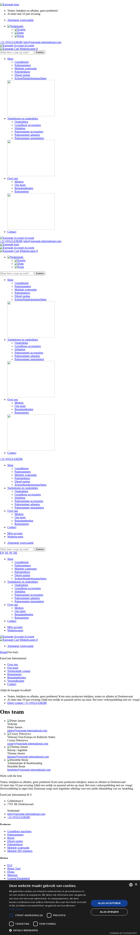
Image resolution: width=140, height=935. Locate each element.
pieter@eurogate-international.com (27, 730)
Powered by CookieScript (123, 933)
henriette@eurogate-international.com (28, 769)
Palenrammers (23, 65)
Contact (11, 231)
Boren (10, 837)
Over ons (12, 178)
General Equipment (18, 878)
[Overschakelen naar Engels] (20, 29)
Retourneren (22, 191)
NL (7, 552)
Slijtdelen (20, 128)
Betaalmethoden (24, 188)
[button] (48, 930)
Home (3, 652)
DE (15, 552)
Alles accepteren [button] (109, 903)
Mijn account (14, 533)
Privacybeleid (16, 909)
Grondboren (22, 61)
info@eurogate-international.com (42, 42)
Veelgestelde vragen (18, 671)
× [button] (136, 884)
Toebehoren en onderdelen (22, 118)
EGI (9, 865)
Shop (10, 58)
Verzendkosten (15, 680)
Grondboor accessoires (28, 125)
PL (11, 552)
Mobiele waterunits (26, 68)
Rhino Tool (13, 868)
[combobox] (131, 885)
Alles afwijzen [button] (109, 911)
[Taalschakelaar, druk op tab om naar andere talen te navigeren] (15, 26)
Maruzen (12, 875)
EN (2, 552)
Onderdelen (21, 121)
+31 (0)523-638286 (11, 42)
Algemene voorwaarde (20, 20)
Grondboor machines (19, 831)
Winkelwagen (15, 536)
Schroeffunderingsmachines (30, 78)
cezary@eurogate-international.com (27, 743)
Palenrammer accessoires (29, 131)
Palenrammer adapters (27, 134)
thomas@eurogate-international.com (28, 756)
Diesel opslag (22, 75)
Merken (19, 181)
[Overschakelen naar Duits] (19, 32)
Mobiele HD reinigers (19, 850)
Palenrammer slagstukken (29, 138)
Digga (10, 871)
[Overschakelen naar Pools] (19, 36)
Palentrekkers (22, 71)
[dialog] (70, 907)
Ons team (20, 184)
